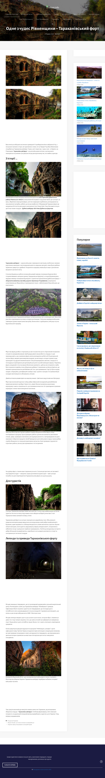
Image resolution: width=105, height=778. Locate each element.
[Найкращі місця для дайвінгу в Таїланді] (89, 151)
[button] (52, 24)
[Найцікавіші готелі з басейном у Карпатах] (89, 93)
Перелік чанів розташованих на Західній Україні (20, 724)
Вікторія (57, 34)
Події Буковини (67, 19)
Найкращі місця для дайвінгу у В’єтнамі (89, 121)
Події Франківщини (42, 19)
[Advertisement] (33, 131)
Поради (56, 14)
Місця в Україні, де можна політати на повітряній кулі (21, 722)
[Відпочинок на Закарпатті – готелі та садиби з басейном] (89, 72)
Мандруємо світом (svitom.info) (42, 769)
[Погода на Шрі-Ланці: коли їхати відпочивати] (89, 131)
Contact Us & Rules (10, 765)
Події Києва (55, 19)
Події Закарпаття (80, 19)
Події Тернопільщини (26, 19)
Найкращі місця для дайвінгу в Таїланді (89, 159)
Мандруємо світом (27, 14)
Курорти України (94, 14)
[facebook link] (101, 761)
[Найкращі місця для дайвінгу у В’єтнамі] (89, 113)
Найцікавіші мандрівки (43, 14)
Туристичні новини (80, 14)
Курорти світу (66, 14)
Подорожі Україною (12, 14)
